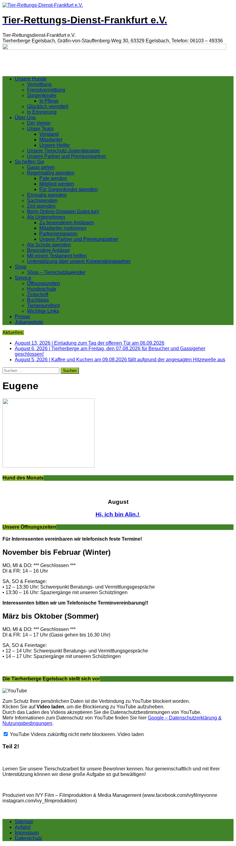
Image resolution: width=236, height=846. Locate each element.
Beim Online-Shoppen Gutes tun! (63, 211)
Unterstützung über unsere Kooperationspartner (79, 261)
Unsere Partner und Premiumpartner (66, 156)
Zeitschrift (37, 294)
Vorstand (49, 134)
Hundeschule (41, 289)
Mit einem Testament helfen (57, 255)
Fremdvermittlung (46, 89)
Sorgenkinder (42, 95)
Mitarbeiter (50, 139)
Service (23, 277)
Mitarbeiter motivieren (62, 228)
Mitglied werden (56, 183)
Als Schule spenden (49, 244)
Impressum (27, 832)
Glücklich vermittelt (47, 106)
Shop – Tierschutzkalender (56, 272)
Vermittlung (39, 84)
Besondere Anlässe (48, 250)
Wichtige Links (43, 311)
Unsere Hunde (31, 78)
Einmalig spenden (47, 195)
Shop (20, 266)
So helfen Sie (29, 161)
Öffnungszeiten (43, 283)
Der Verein (38, 123)
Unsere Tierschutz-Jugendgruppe (63, 150)
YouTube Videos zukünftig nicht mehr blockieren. (62, 734)
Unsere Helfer (54, 145)
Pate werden (53, 178)
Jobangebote (29, 322)
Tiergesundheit (43, 305)
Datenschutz (28, 838)
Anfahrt (22, 827)
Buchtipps (38, 300)
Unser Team (40, 128)
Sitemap (24, 821)
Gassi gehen (41, 167)
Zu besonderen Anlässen (66, 222)
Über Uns (25, 117)
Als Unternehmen (46, 217)
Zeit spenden (41, 206)
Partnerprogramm (58, 233)
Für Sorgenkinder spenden (68, 189)
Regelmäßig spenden (50, 172)
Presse (22, 316)
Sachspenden (42, 200)
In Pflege (49, 101)
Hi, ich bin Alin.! (118, 514)
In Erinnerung (42, 112)
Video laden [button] (130, 734)
